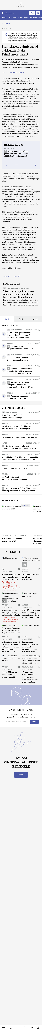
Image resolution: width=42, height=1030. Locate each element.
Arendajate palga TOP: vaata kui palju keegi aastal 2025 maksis (11, 576)
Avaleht (4, 17)
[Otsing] (25, 1027)
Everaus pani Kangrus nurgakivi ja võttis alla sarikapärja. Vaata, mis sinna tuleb (30, 647)
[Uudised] (10, 1027)
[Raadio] (18, 1027)
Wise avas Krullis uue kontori (14, 468)
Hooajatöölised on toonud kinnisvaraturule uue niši (9, 674)
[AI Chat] (31, 1027)
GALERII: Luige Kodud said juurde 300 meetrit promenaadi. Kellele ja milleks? (20, 384)
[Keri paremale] (36, 165)
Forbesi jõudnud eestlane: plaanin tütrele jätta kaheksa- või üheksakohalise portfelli (16, 153)
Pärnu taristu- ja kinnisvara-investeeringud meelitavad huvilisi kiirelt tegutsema (19, 294)
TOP (3, 569)
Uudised (10, 343)
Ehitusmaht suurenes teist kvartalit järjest (19, 437)
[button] (16, 722)
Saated (10, 366)
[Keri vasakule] (6, 165)
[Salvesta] (39, 330)
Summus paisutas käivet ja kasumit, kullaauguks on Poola (11, 612)
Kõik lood (12, 17)
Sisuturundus (12, 288)
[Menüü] (3, 1027)
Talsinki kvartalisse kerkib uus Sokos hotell (30, 576)
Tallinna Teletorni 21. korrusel (14, 535)
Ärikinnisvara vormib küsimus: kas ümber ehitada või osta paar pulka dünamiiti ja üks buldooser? (11, 647)
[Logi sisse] (38, 1027)
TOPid (20, 17)
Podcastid (28, 17)
